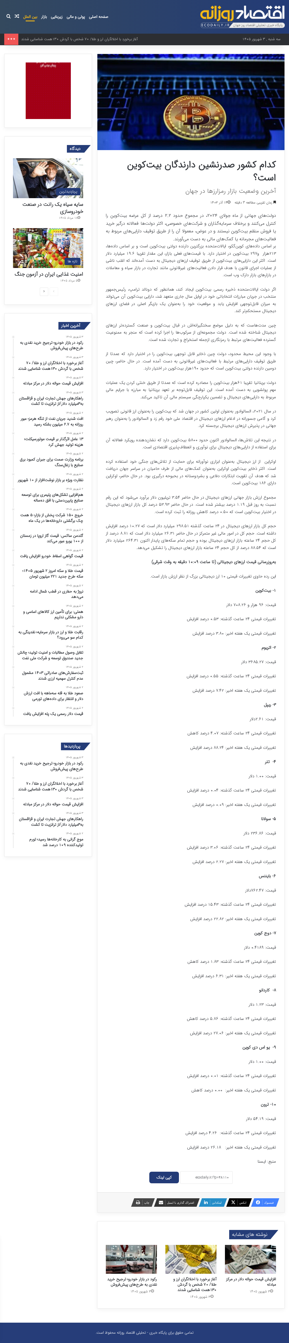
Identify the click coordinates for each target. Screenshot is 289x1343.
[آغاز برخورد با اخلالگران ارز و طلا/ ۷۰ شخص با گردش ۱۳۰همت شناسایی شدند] (190, 1259)
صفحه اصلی (98, 17)
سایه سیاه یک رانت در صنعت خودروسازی (52, 207)
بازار (44, 17)
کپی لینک (164, 1177)
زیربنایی (57, 17)
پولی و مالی (76, 17)
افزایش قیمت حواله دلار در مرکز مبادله (251, 1282)
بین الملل (30, 17)
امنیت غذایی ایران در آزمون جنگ (49, 274)
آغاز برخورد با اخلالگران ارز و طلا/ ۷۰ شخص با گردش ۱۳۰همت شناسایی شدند (194, 1284)
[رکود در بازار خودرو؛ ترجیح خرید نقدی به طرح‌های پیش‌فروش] (131, 1259)
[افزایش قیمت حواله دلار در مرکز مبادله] (250, 1259)
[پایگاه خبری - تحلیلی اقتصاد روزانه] (242, 17)
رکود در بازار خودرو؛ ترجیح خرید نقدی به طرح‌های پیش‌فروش (132, 1282)
